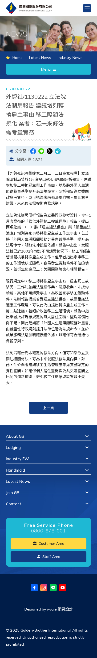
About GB (15, 436)
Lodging (13, 447)
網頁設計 (65, 609)
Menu (46, 69)
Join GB (12, 492)
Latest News (40, 57)
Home (17, 57)
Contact (13, 503)
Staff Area (50, 556)
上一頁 (48, 407)
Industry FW (17, 458)
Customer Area (51, 543)
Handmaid (15, 470)
